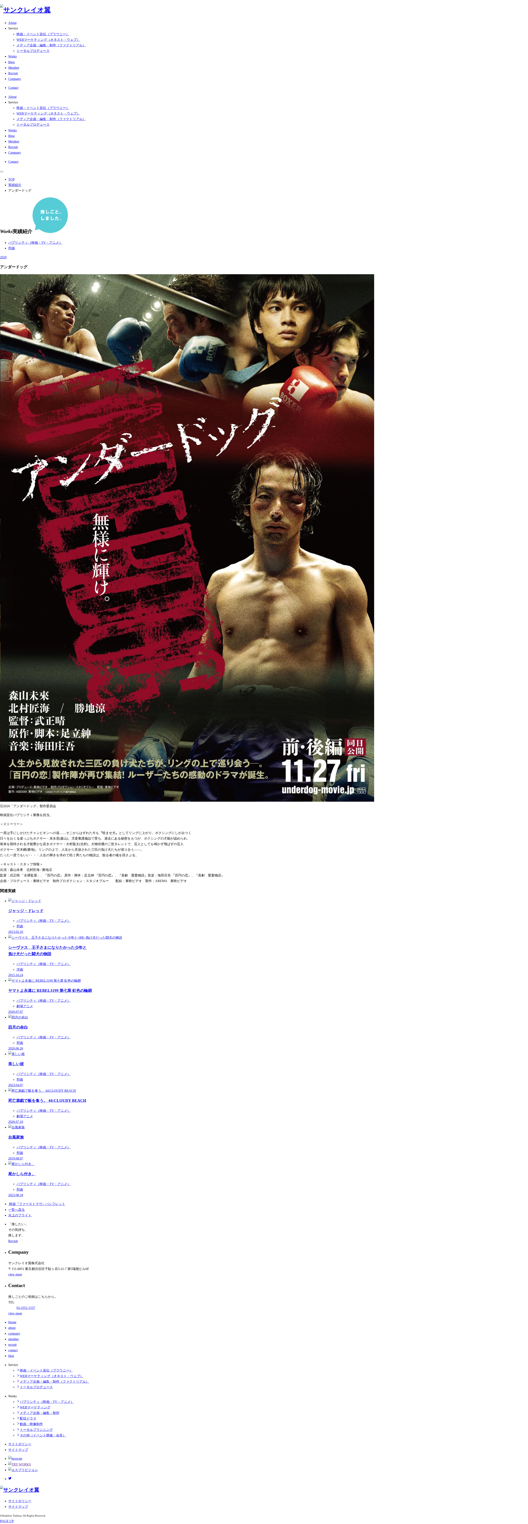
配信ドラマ (28, 1418)
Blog (11, 62)
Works (12, 56)
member (13, 1339)
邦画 (11, 248)
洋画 (19, 969)
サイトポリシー (19, 1444)
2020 (3, 257)
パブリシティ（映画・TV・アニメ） (35, 242)
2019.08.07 (15, 1158)
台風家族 (16, 1137)
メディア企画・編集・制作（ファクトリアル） (51, 45)
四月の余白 (18, 1027)
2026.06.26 (15, 1048)
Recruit (13, 73)
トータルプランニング (36, 1429)
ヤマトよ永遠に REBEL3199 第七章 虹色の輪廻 (50, 990)
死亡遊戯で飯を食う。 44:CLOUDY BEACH (47, 1100)
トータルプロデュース (33, 51)
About (12, 23)
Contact (13, 87)
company (14, 1333)
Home (12, 1322)
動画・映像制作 (31, 1424)
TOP (11, 179)
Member (13, 67)
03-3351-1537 (25, 1308)
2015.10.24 (15, 975)
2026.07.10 (15, 1121)
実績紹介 (14, 185)
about (11, 1328)
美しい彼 (16, 1064)
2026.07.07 (15, 1011)
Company (14, 79)
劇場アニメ (24, 1006)
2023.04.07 (15, 1085)
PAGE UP (7, 1521)
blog (11, 1356)
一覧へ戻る (16, 1209)
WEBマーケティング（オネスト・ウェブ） (48, 39)
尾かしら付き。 (22, 1174)
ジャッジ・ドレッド (26, 911)
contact (13, 1350)
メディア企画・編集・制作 (39, 1413)
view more (15, 1274)
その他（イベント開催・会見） (43, 1435)
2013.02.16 (15, 932)
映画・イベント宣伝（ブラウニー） (42, 34)
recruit (12, 1344)
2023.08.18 (15, 1195)
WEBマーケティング (35, 1407)
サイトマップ (18, 1449)
